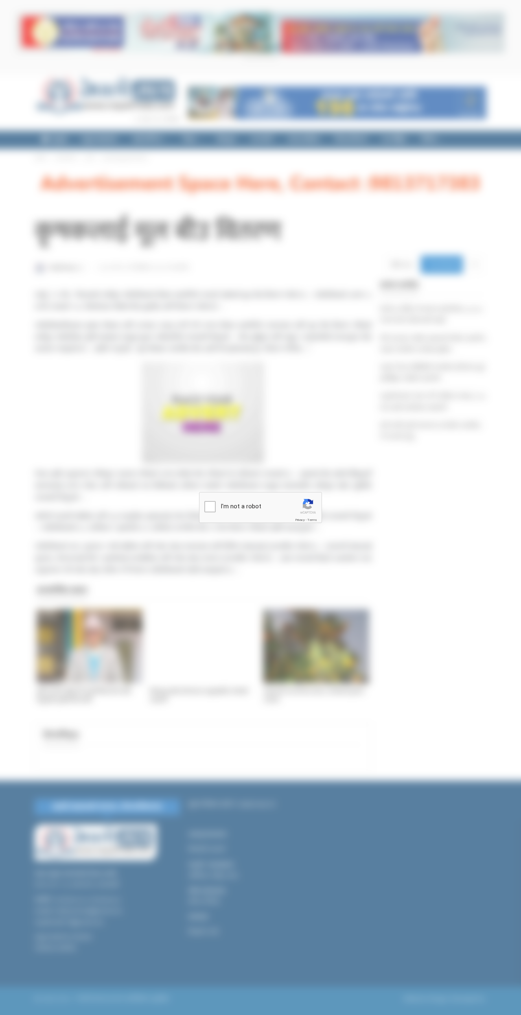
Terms (312, 520)
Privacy (300, 520)
